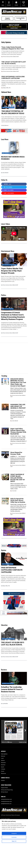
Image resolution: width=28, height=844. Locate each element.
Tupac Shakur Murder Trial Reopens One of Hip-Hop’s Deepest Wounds (12, 270)
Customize (14, 837)
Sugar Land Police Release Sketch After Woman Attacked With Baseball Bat (18, 431)
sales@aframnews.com (6, 799)
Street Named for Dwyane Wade (16, 453)
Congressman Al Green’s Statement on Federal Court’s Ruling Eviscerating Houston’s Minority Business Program (13, 315)
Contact (9, 5)
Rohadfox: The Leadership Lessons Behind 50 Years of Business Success (11, 689)
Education (11, 638)
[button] (3, 2)
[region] (14, 831)
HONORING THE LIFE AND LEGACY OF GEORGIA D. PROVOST (18, 406)
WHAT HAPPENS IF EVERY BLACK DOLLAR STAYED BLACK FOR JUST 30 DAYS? (17, 477)
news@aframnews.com (6, 801)
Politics (11, 309)
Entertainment (13, 265)
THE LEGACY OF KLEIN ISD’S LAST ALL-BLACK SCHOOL (13, 62)
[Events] (16, 2)
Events (16, 5)
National (12, 107)
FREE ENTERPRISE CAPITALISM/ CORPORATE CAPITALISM (13, 77)
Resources (3, 773)
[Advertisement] (14, 358)
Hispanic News (4, 787)
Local (10, 153)
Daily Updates (6, 107)
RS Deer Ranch (4, 792)
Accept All (14, 833)
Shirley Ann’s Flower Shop (7, 790)
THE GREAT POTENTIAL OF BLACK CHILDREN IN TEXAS (12, 112)
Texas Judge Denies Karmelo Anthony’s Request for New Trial (12, 48)
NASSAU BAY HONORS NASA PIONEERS (13, 158)
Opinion (11, 564)
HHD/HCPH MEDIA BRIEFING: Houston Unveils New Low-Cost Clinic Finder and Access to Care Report (18, 382)
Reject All (14, 841)
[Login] (24, 2)
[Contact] (9, 2)
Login (23, 5)
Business (4, 683)
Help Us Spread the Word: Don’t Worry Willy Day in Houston (17, 500)
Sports (2, 767)
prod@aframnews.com (6, 803)
